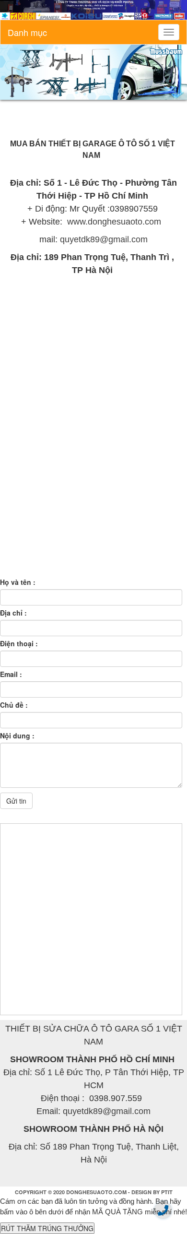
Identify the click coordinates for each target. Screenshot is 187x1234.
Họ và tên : (17, 582)
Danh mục (27, 32)
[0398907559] (163, 1210)
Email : (11, 674)
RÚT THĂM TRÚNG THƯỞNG (47, 1228)
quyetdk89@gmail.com (104, 239)
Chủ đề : (14, 705)
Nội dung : (17, 735)
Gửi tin (16, 801)
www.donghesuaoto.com (115, 221)
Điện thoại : (19, 643)
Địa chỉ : (13, 612)
